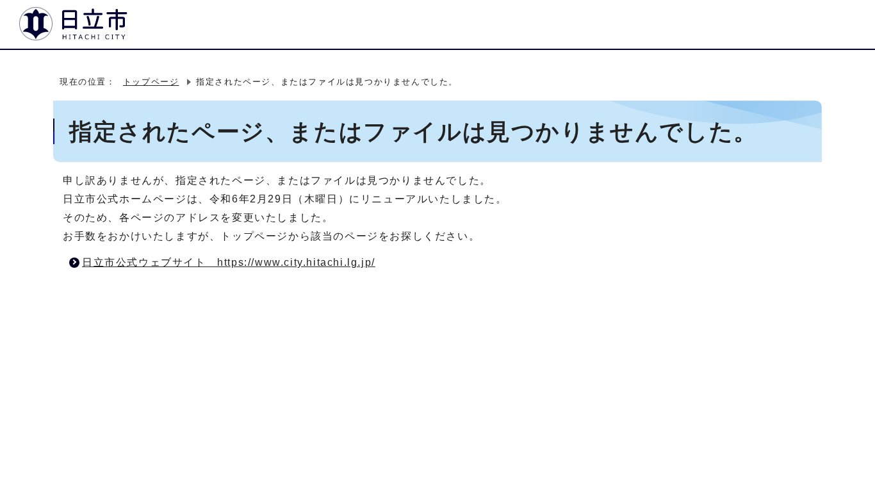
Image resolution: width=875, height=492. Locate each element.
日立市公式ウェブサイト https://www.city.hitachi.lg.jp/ (228, 262)
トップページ (151, 81)
